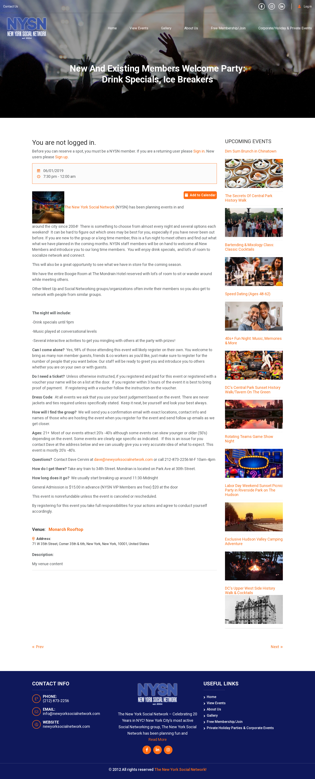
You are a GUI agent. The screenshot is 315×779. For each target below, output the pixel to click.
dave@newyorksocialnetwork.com (123, 459)
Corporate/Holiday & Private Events (285, 28)
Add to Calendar (203, 195)
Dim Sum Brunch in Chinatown (250, 151)
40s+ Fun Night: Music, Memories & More (253, 340)
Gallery (166, 28)
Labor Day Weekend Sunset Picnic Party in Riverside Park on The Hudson (254, 490)
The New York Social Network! (180, 769)
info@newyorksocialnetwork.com (71, 713)
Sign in (199, 151)
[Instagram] (271, 6)
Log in (308, 6)
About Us (191, 28)
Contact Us (10, 6)
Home (112, 28)
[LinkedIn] (281, 6)
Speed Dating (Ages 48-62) (247, 294)
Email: (49, 709)
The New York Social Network (89, 207)
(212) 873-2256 (56, 700)
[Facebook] (261, 6)
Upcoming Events (248, 141)
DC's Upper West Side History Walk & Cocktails (250, 590)
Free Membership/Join (228, 28)
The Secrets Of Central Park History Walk (248, 197)
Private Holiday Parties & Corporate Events (240, 728)
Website (51, 722)
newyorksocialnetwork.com (66, 726)
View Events (139, 28)
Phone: (50, 696)
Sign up (61, 157)
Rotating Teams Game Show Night (249, 438)
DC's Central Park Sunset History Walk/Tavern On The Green (252, 389)
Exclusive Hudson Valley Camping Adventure (254, 541)
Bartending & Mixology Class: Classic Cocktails (249, 247)
